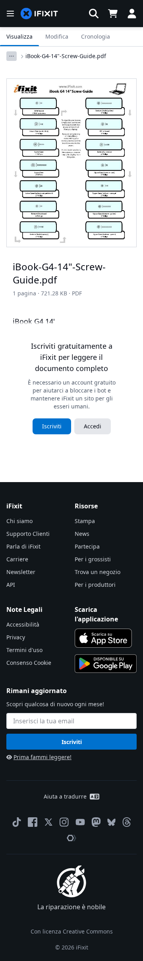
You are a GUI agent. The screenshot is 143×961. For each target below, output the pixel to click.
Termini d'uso (24, 650)
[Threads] (126, 822)
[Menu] (10, 13)
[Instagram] (64, 822)
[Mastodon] (96, 822)
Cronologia (95, 36)
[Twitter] (48, 822)
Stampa (85, 521)
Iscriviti (52, 426)
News (82, 533)
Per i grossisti (93, 559)
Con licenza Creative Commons (72, 931)
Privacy (15, 637)
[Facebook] (32, 822)
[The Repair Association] (71, 838)
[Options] (11, 56)
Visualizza (19, 36)
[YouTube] (80, 822)
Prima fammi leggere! (43, 757)
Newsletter (20, 572)
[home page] (39, 14)
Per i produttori (95, 584)
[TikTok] (16, 822)
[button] (94, 13)
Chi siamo (19, 521)
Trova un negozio (97, 572)
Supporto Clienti (28, 533)
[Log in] (132, 13)
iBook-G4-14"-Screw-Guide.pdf (65, 56)
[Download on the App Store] (103, 638)
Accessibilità (22, 624)
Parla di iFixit (23, 546)
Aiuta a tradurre (65, 796)
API (10, 584)
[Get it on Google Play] (106, 663)
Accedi (92, 426)
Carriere (17, 559)
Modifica (56, 36)
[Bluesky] (111, 822)
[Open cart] (113, 13)
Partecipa (87, 546)
